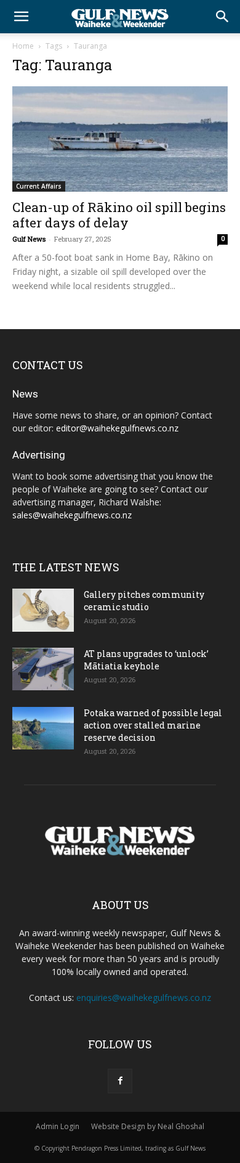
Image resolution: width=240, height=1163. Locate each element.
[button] (21, 16)
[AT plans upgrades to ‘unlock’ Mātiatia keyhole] (43, 669)
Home (23, 46)
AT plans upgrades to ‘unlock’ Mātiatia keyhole (146, 660)
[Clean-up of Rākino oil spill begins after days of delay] (120, 139)
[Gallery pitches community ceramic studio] (43, 610)
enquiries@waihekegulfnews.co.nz (143, 997)
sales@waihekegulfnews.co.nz (72, 515)
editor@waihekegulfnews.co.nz (117, 428)
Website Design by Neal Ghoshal (147, 1126)
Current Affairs (39, 186)
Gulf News (29, 238)
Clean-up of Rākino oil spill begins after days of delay (119, 214)
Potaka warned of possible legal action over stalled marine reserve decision (153, 725)
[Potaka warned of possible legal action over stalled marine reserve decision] (43, 728)
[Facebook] (120, 1081)
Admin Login (57, 1126)
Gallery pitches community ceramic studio (144, 601)
